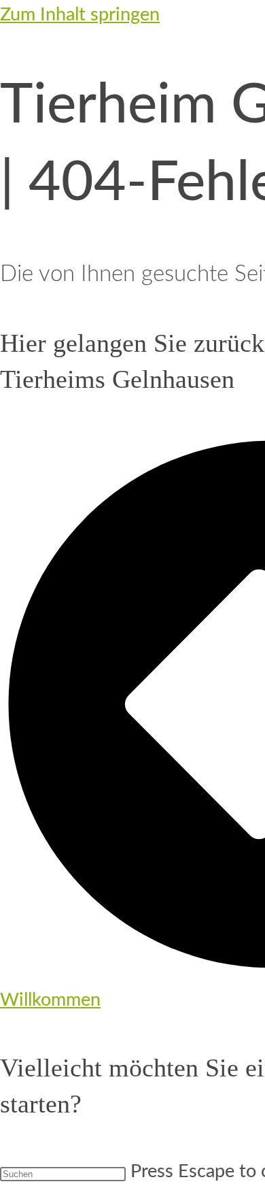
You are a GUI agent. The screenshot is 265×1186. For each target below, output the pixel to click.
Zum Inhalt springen (80, 14)
